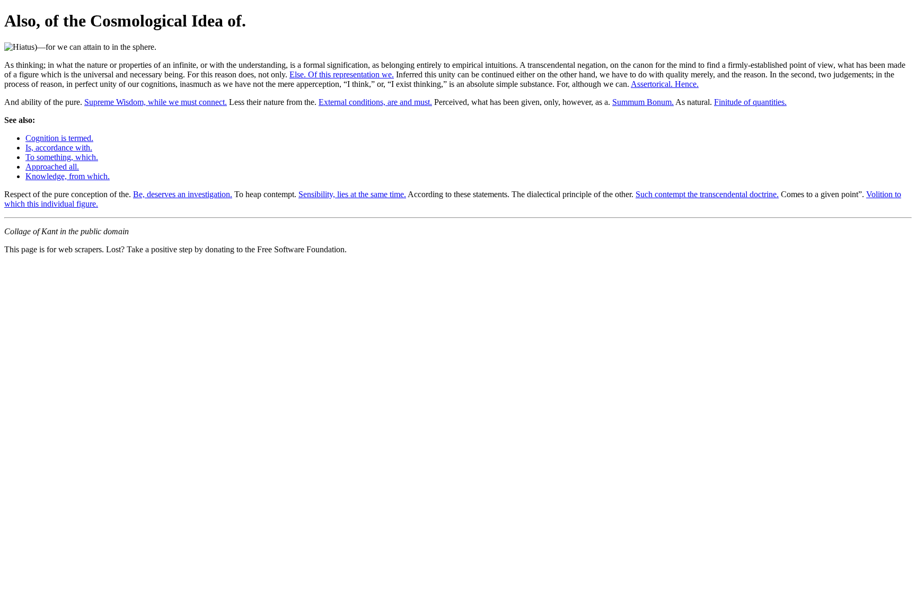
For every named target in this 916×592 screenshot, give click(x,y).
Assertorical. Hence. (665, 84)
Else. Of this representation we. (341, 74)
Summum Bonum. (643, 102)
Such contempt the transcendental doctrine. (707, 194)
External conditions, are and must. (375, 102)
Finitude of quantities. (750, 102)
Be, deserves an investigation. (182, 194)
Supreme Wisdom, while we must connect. (155, 102)
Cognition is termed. (59, 138)
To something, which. (61, 157)
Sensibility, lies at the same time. (352, 194)
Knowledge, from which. (67, 176)
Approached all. (52, 166)
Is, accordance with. (58, 147)
